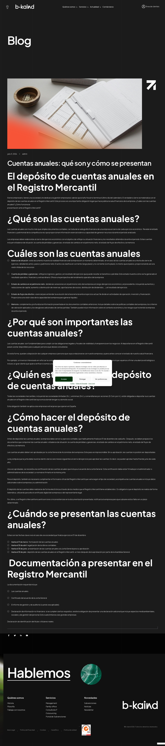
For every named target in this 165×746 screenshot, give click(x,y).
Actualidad (94, 7)
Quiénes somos (68, 7)
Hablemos (38, 673)
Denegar (82, 379)
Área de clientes (152, 6)
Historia (10, 703)
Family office (51, 706)
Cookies (72, 383)
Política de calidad (70, 730)
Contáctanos (108, 7)
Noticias (87, 706)
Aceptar (64, 379)
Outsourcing (51, 713)
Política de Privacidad (81, 383)
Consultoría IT (51, 710)
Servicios (82, 7)
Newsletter (89, 710)
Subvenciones (90, 703)
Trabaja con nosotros (16, 710)
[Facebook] (8, 635)
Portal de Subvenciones (56, 716)
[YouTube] (26, 635)
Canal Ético (55, 730)
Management (51, 703)
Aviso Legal (91, 383)
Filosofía (10, 706)
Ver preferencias (101, 379)
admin (24, 154)
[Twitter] (14, 635)
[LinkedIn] (20, 635)
